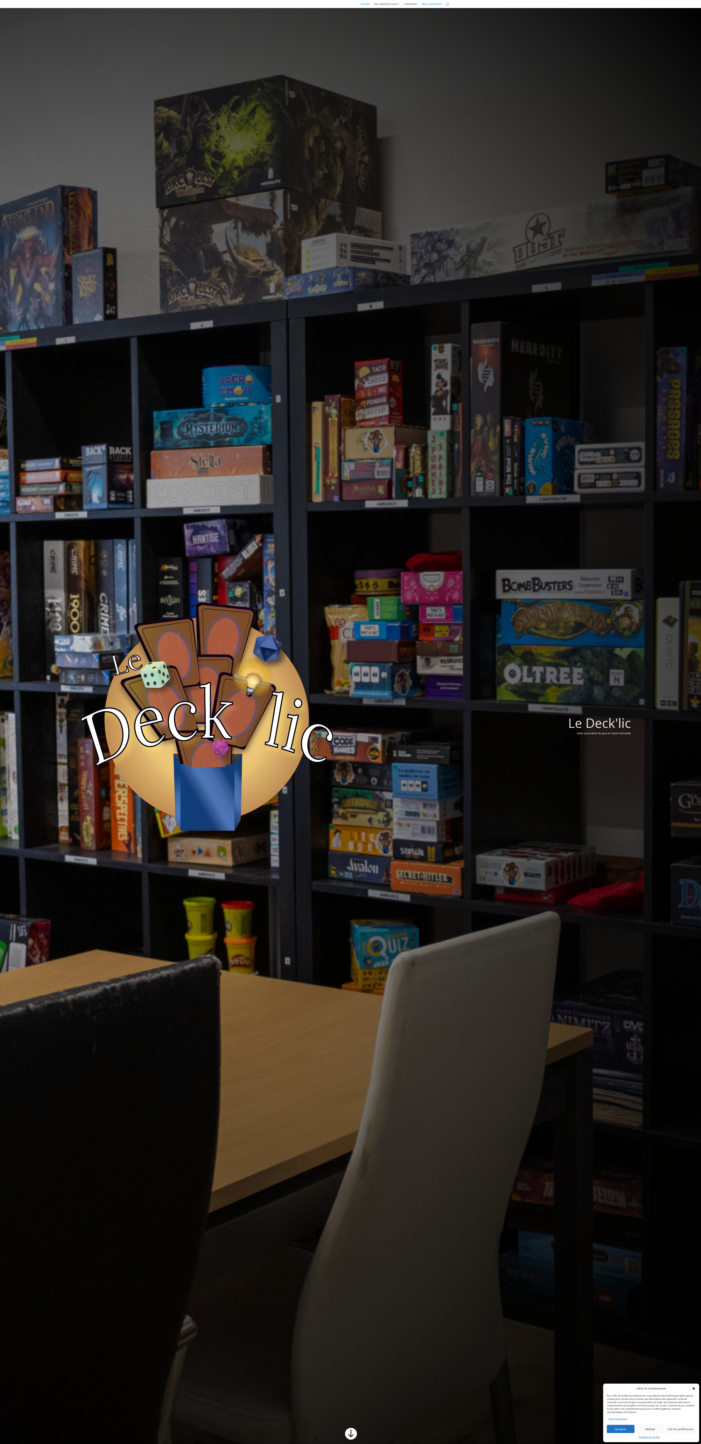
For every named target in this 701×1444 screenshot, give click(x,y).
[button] (694, 1388)
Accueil (365, 4)
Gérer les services (618, 1418)
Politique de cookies (649, 1437)
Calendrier (410, 4)
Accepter (620, 1429)
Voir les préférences (681, 1429)
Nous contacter (432, 4)
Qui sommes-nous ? (386, 4)
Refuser (650, 1429)
